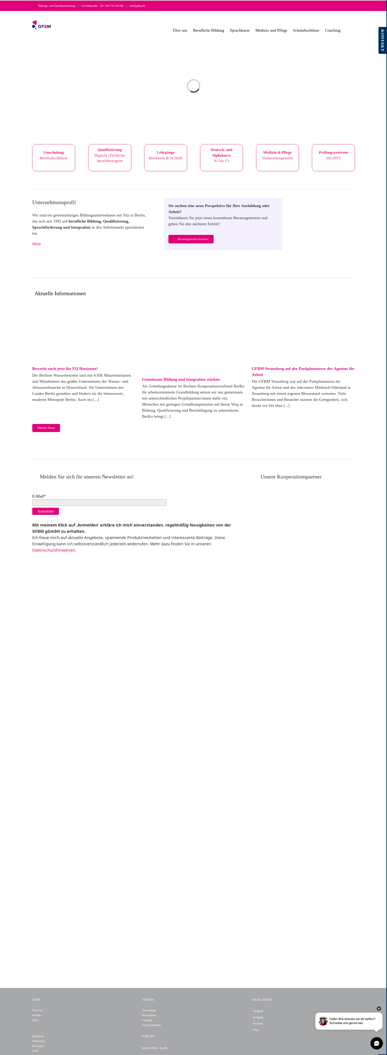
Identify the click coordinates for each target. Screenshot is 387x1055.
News (35, 1020)
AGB (35, 1051)
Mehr (36, 244)
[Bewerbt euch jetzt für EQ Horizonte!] (83, 333)
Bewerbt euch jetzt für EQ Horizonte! (65, 368)
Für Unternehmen (151, 1025)
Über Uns (37, 1010)
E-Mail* (39, 496)
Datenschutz (38, 1041)
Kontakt (36, 1015)
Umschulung (149, 1010)
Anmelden (45, 511)
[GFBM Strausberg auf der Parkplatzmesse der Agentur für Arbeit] (303, 333)
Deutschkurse (149, 1015)
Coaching (147, 1020)
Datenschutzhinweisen (53, 550)
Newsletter (38, 1046)
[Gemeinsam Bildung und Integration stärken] (193, 338)
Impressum (38, 1036)
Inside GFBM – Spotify (155, 1048)
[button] (347, 30)
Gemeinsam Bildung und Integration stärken (181, 379)
